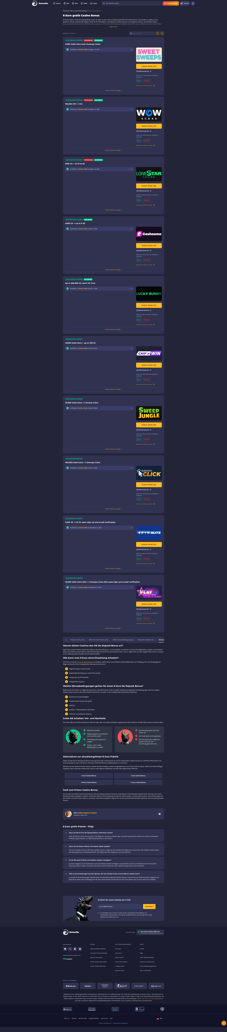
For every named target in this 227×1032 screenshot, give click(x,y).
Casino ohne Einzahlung (85, 662)
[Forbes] (88, 986)
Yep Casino (118, 953)
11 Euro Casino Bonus (138, 782)
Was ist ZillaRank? (145, 970)
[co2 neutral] (139, 1009)
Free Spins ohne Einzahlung (98, 953)
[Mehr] (223, 1023)
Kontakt (74, 1018)
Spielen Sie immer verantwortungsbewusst (150, 998)
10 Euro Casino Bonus (89, 782)
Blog (141, 953)
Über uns (67, 1018)
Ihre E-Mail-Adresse (105, 906)
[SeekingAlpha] (139, 986)
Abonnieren (149, 906)
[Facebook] (75, 949)
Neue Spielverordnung (147, 957)
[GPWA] (91, 1009)
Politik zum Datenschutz (147, 962)
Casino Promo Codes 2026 (98, 966)
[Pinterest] (80, 949)
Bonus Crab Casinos (96, 957)
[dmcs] (67, 1009)
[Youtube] (65, 949)
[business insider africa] (105, 986)
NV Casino (118, 949)
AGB (111, 1018)
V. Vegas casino (119, 966)
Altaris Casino (119, 957)
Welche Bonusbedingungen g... (124, 640)
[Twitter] (70, 949)
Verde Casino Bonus (121, 962)
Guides (142, 949)
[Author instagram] (159, 814)
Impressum (104, 1018)
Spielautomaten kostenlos (98, 949)
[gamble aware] (115, 1009)
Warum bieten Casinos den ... (75, 640)
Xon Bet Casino (119, 970)
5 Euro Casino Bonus (89, 776)
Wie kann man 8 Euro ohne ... (99, 640)
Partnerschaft (82, 1018)
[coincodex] (156, 986)
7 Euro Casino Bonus (138, 776)
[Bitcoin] (71, 986)
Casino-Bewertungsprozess (148, 966)
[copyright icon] (122, 986)
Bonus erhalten (149, 66)
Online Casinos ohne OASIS (98, 962)
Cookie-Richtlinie (94, 1018)
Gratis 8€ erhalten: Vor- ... (147, 640)
